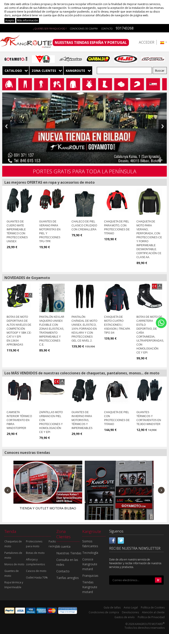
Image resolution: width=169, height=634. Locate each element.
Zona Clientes (44, 70)
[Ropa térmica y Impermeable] (73, 84)
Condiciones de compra (84, 28)
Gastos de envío (124, 617)
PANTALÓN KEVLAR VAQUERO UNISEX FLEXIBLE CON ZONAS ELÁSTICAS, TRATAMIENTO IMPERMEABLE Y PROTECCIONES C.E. (51, 330)
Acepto (9, 20)
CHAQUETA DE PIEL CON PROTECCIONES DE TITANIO (117, 418)
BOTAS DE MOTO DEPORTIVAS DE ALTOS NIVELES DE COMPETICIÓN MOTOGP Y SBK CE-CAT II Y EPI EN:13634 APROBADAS (19, 330)
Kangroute (75, 70)
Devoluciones (130, 612)
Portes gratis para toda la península (84, 171)
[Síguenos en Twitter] (121, 540)
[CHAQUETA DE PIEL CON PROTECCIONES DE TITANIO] (117, 391)
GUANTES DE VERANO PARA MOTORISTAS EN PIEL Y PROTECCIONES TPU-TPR (50, 231)
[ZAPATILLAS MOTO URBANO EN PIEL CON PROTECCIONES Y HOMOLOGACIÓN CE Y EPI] (52, 387)
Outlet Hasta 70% (37, 577)
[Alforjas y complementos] (121, 84)
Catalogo (13, 70)
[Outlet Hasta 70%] (153, 84)
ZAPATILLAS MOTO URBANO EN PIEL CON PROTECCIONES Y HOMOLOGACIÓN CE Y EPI (51, 422)
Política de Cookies (153, 607)
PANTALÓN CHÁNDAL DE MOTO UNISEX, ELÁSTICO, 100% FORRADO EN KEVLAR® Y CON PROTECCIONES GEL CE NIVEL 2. (84, 328)
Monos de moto (14, 564)
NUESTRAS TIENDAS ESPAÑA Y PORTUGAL (91, 42)
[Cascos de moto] (137, 84)
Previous (6, 126)
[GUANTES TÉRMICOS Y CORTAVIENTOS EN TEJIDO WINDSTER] (149, 390)
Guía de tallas (112, 607)
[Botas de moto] (105, 84)
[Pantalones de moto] (25, 84)
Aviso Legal (131, 607)
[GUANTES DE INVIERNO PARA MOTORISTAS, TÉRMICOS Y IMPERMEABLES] (84, 390)
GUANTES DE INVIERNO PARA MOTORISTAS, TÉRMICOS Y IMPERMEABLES (82, 420)
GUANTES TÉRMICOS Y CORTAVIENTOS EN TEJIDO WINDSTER (148, 418)
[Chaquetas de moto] (9, 84)
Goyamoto (27, 42)
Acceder (146, 42)
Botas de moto (35, 553)
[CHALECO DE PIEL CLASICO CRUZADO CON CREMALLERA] (84, 205)
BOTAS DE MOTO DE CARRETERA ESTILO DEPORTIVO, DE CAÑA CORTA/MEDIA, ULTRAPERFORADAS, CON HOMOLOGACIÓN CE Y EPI (150, 334)
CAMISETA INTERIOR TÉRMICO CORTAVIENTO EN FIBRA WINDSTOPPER (19, 420)
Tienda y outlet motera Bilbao (48, 508)
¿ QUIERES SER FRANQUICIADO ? (50, 28)
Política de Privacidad (151, 617)
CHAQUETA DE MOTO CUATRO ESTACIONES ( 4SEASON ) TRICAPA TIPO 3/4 (117, 324)
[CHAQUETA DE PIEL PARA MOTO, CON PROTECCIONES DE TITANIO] (117, 200)
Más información (27, 20)
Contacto (106, 28)
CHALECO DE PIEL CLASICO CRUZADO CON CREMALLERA (84, 225)
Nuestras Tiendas (68, 553)
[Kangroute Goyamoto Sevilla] (119, 495)
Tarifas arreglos (67, 578)
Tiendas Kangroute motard (89, 587)
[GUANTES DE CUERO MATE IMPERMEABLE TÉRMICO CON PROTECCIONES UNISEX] (19, 200)
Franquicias (90, 575)
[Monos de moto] (41, 84)
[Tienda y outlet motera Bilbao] (47, 482)
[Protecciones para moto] (89, 84)
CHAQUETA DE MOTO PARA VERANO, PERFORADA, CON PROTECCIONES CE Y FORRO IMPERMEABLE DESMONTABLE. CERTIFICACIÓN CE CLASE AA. (149, 239)
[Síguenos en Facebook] (112, 540)
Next (162, 126)
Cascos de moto (36, 571)
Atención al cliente (153, 612)
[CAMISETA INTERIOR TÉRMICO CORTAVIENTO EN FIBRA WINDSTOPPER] (19, 390)
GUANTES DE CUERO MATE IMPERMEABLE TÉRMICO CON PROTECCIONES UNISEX (17, 231)
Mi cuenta (63, 546)
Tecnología (90, 553)
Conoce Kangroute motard (89, 564)
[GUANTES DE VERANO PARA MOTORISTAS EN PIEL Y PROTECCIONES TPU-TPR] (52, 199)
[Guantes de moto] (57, 84)
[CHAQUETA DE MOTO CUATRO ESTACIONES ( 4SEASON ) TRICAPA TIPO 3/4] (117, 298)
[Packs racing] (164, 84)
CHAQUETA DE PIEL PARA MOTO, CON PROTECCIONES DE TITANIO (117, 227)
